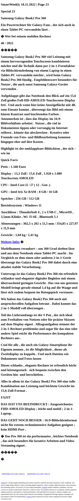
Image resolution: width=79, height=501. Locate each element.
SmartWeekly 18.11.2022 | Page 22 (13, 474)
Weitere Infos (10, 242)
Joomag (3, 483)
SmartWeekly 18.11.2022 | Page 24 (38, 474)
